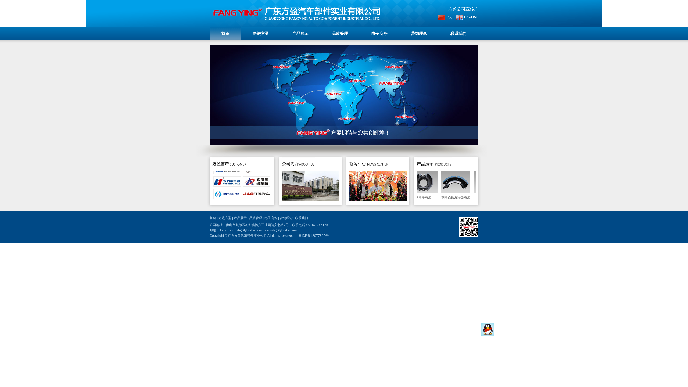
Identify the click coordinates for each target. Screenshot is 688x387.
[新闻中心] (369, 168)
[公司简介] (298, 168)
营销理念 (419, 33)
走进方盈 (261, 33)
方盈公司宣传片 (463, 9)
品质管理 (340, 33)
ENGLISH (471, 17)
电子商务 (379, 33)
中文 (449, 17)
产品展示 (300, 33)
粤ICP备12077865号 (314, 236)
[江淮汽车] (256, 190)
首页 (225, 33)
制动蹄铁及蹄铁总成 (449, 197)
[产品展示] (434, 168)
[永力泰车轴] (227, 178)
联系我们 (458, 33)
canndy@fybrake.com (281, 230)
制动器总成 (417, 197)
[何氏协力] (227, 190)
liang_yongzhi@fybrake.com (241, 230)
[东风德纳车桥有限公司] (256, 178)
